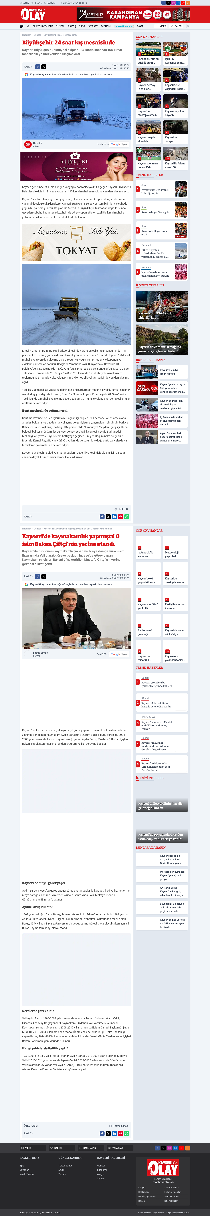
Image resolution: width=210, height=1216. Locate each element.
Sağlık (61, 1169)
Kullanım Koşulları (172, 1192)
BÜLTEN (37, 145)
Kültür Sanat (65, 1165)
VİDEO (163, 26)
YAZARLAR (117, 1148)
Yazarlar (24, 1169)
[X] (168, 3)
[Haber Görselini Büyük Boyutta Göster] (76, 109)
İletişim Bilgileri (171, 1201)
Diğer (140, 26)
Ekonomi (106, 26)
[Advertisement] (76, 483)
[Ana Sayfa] (28, 26)
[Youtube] (183, 3)
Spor (82, 26)
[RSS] (188, 3)
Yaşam (62, 1174)
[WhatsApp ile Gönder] (126, 516)
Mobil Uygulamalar (147, 1196)
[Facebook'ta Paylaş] (37, 66)
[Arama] (188, 26)
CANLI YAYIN (89, 1148)
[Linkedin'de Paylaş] (114, 516)
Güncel (60, 26)
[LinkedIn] (178, 3)
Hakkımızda (144, 1192)
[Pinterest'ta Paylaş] (120, 516)
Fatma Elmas (40, 654)
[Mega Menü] (22, 26)
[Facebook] (163, 3)
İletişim (51, 3)
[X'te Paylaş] (43, 66)
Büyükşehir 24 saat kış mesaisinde (60, 35)
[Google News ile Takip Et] (119, 144)
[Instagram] (173, 3)
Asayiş (72, 26)
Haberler (26, 35)
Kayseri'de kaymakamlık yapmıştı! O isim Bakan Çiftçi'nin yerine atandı (78, 528)
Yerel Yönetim (27, 1174)
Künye (25, 3)
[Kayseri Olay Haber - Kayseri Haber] (163, 1167)
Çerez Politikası (171, 1196)
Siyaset (93, 26)
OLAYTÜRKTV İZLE (43, 26)
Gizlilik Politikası (171, 1187)
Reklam (38, 3)
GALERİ (178, 26)
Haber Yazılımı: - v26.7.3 (164, 1213)
